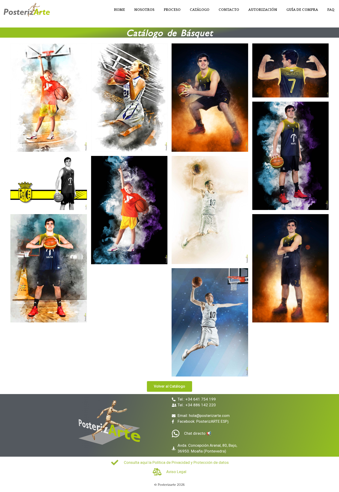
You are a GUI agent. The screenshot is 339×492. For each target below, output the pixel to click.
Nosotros (144, 10)
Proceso (172, 10)
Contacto (229, 10)
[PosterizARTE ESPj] (27, 10)
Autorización (262, 10)
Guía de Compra (302, 10)
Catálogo (199, 10)
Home (119, 10)
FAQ (330, 10)
